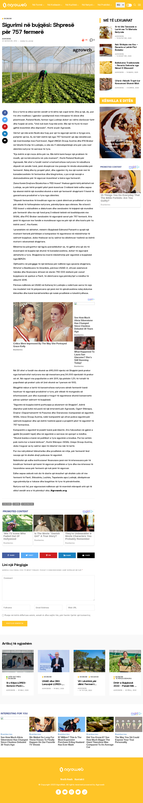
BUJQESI (7, 504)
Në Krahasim (53, 4)
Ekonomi (8, 19)
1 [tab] (133, 110)
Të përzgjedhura (123, 678)
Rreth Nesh (66, 779)
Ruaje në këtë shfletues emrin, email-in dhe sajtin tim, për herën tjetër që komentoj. (48, 615)
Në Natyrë (87, 4)
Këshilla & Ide (113, 136)
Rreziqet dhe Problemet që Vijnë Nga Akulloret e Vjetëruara (119, 144)
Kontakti (79, 779)
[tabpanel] (120, 132)
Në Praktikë (104, 4)
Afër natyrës (14, 677)
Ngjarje (95, 677)
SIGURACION (28, 504)
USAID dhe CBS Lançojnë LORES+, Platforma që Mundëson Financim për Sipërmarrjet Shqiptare (53, 683)
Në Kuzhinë (71, 4)
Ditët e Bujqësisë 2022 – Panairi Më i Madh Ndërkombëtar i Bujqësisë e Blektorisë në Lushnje (124, 685)
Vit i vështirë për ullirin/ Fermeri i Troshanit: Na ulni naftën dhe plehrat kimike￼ (88, 683)
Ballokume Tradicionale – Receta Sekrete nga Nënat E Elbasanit (127, 65)
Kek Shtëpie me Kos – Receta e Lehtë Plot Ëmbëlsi (126, 47)
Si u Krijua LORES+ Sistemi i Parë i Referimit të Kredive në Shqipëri (17, 685)
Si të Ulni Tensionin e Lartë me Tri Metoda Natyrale (126, 29)
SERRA (17, 504)
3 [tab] (136, 110)
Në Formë (37, 4)
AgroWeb (6, 39)
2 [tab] (135, 110)
